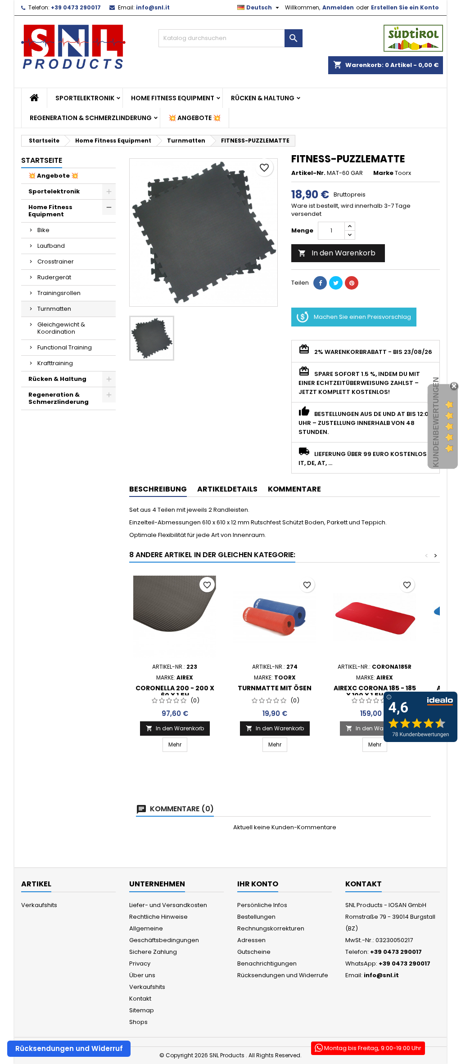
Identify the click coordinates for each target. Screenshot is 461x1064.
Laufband (51, 245)
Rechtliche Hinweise (158, 916)
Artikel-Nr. (308, 173)
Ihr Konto (257, 884)
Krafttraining (55, 363)
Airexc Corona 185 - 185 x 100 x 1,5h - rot (375, 692)
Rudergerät (54, 277)
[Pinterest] (351, 283)
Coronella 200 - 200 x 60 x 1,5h (175, 692)
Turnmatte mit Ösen (275, 688)
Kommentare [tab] (294, 489)
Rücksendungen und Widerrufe (282, 975)
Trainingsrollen (59, 293)
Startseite (41, 160)
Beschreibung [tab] (158, 489)
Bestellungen (256, 916)
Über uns (142, 975)
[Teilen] (320, 283)
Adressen (251, 940)
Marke (383, 173)
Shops (138, 1022)
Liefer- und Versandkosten (168, 905)
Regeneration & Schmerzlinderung (91, 117)
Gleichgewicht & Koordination (61, 328)
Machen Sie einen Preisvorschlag (362, 317)
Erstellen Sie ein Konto (405, 7)
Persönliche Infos (262, 905)
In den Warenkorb (336, 253)
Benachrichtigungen (267, 963)
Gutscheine (254, 952)
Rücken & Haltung (262, 98)
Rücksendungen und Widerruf (69, 1048)
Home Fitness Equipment (172, 98)
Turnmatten (54, 308)
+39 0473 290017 (76, 7)
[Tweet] (336, 283)
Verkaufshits (39, 905)
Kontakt (140, 998)
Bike (43, 230)
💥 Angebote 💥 (194, 117)
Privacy (139, 963)
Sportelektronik (84, 98)
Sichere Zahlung (153, 952)
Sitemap (141, 1010)
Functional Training (64, 347)
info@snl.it (153, 7)
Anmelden (338, 7)
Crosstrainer (55, 261)
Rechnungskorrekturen (270, 928)
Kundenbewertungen (436, 422)
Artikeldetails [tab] (227, 489)
